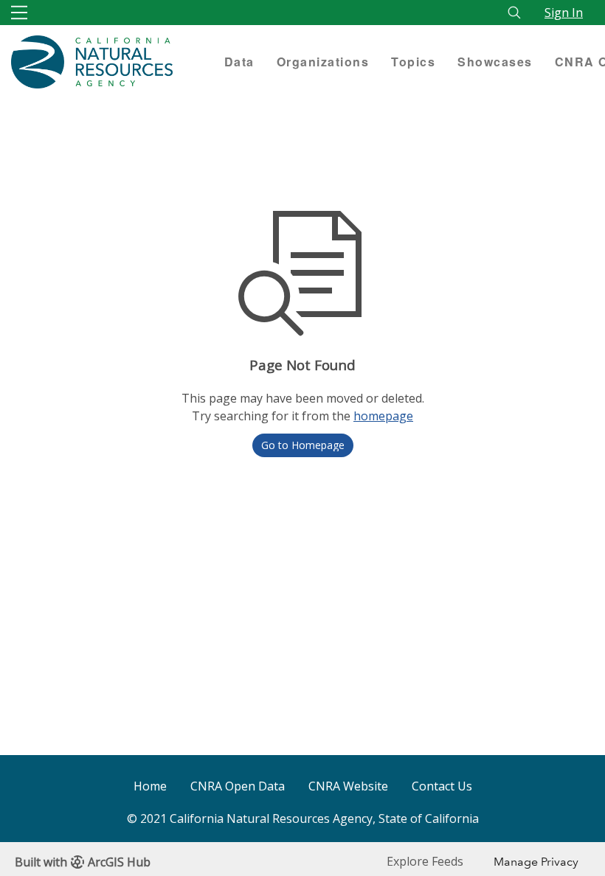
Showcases (495, 61)
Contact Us (442, 786)
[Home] (106, 61)
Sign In (563, 12)
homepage (383, 416)
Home (150, 786)
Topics (413, 61)
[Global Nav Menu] (19, 12)
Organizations (323, 61)
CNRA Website (348, 786)
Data (239, 61)
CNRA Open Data (237, 786)
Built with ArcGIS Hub (83, 862)
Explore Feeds (425, 861)
